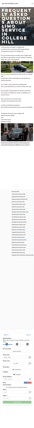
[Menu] (32, 3)
